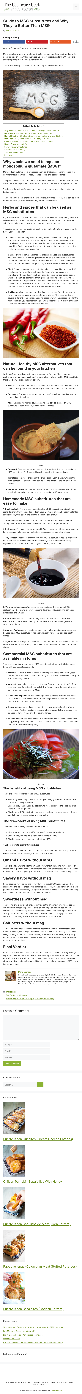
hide (41, 126)
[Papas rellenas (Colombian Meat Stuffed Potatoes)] (41, 1246)
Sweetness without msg (14, 149)
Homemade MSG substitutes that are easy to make (26, 139)
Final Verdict (9, 155)
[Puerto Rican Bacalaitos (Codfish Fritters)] (41, 1288)
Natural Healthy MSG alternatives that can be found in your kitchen (33, 136)
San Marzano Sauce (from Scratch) (19, 1331)
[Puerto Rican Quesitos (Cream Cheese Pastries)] (41, 1118)
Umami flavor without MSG (16, 144)
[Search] (40, 1084)
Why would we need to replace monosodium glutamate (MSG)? (31, 130)
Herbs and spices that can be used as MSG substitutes (28, 133)
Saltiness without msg (13, 152)
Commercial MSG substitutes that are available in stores (28, 141)
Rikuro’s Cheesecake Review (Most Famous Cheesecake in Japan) (33, 1342)
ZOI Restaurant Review (16, 995)
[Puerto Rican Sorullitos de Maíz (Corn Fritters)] (41, 1203)
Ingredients (11, 992)
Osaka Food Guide (11, 1339)
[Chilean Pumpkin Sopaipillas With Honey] (41, 1161)
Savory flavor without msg (15, 147)
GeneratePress (56, 1391)
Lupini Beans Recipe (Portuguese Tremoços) (23, 1335)
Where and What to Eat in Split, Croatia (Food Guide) (30, 999)
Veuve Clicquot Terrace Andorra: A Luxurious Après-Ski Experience (33, 1327)
